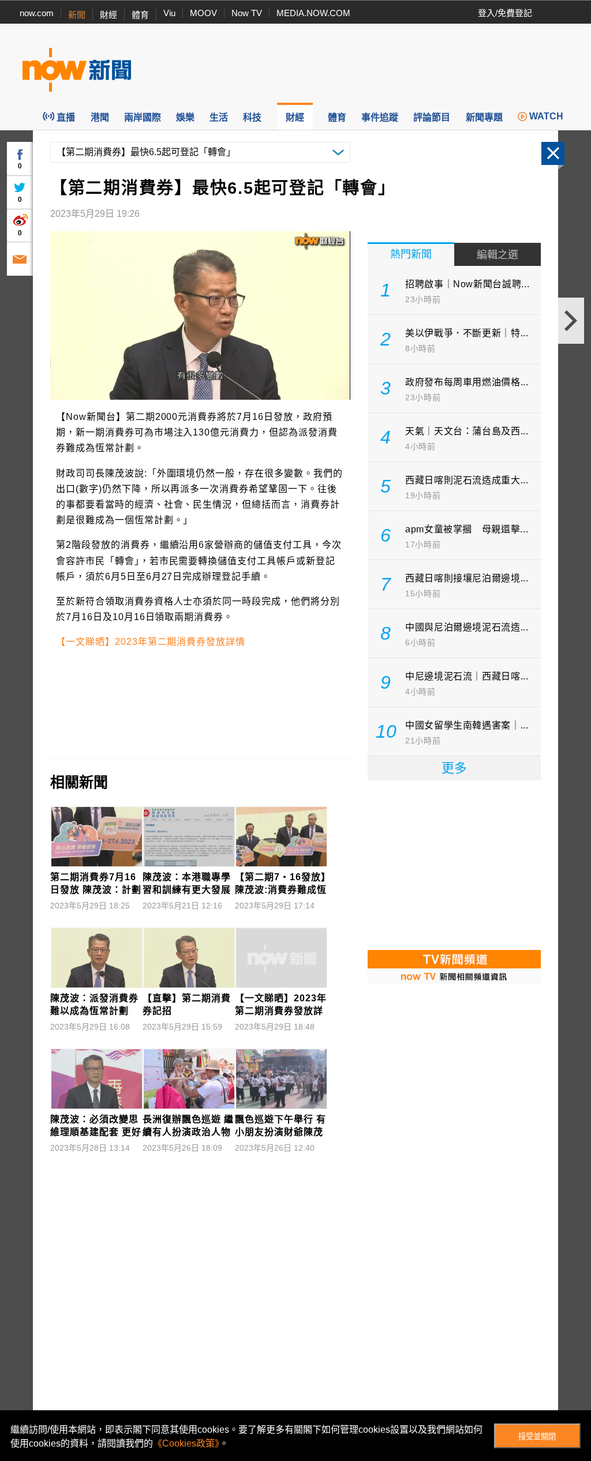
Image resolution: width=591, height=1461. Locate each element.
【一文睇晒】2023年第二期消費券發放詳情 (150, 642)
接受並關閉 (537, 1436)
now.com (37, 13)
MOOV (203, 13)
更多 (454, 768)
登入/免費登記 (505, 13)
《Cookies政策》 (186, 1443)
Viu (169, 13)
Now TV (246, 13)
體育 (140, 15)
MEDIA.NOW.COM (313, 13)
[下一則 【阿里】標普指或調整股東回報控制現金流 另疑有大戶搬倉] (571, 321)
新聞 (76, 15)
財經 (108, 15)
